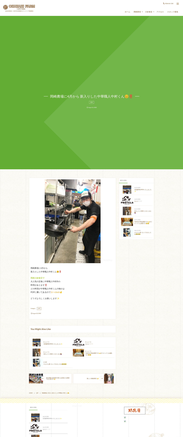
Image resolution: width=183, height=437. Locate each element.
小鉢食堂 (148, 12)
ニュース (47, 342)
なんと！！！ (89, 344)
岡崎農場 (137, 12)
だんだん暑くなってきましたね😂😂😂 (55, 364)
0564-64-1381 (169, 3)
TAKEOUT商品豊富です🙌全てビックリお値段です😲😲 (143, 222)
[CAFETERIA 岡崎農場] (19, 7)
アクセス (160, 12)
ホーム (127, 12)
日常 (91, 102)
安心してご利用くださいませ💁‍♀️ (53, 354)
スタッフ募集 (172, 12)
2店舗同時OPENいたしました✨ (53, 344)
